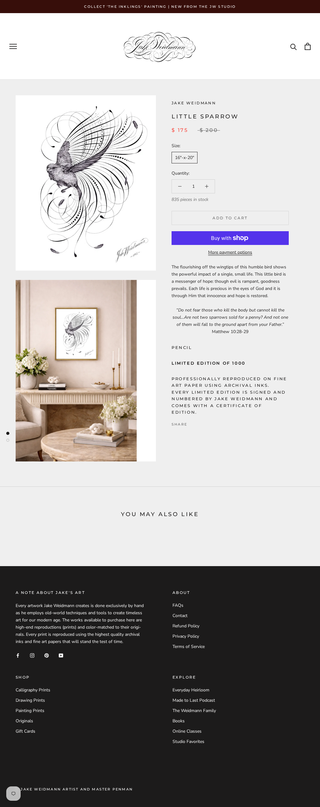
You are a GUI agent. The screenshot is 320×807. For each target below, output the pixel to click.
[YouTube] (61, 655)
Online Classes (187, 731)
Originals (24, 721)
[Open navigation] (13, 46)
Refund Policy (185, 626)
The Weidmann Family (194, 711)
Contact (180, 616)
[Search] (293, 46)
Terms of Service (188, 647)
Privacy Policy (185, 636)
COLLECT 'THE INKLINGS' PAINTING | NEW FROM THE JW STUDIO (160, 6)
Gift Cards (25, 731)
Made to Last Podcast (193, 700)
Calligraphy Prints (33, 690)
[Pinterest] (209, 423)
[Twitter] (201, 423)
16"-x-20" (184, 158)
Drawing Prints (30, 700)
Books (178, 721)
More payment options (230, 252)
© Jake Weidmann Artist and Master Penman (74, 789)
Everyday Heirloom (190, 690)
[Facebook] (193, 423)
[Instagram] (32, 655)
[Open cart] (308, 46)
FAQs (177, 605)
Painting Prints (30, 711)
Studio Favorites (188, 742)
